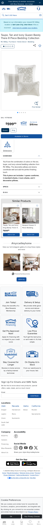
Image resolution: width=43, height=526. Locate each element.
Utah (3, 406)
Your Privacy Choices (32, 516)
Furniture (12, 42)
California (36, 406)
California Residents (22, 475)
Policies (37, 473)
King (13, 130)
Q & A (5, 192)
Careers (4, 440)
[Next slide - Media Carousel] (37, 263)
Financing (4, 444)
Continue (34, 396)
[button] (9, 2)
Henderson (16, 410)
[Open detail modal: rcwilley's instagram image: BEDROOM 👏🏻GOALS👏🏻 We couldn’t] (31, 262)
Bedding (31, 42)
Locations (5, 403)
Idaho (26, 406)
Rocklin (34, 410)
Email (3, 392)
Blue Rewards (6, 448)
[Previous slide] (4, 82)
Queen (5, 130)
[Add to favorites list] (39, 46)
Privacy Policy (33, 512)
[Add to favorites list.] (18, 206)
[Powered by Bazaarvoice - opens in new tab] (21, 274)
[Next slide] (39, 82)
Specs (5, 187)
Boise (25, 410)
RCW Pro (4, 436)
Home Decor (22, 42)
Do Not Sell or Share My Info (20, 478)
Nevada (15, 406)
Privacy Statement (9, 475)
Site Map (33, 478)
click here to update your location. (25, 28)
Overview (7, 156)
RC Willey (4, 42)
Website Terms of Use (27, 473)
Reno (14, 414)
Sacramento (36, 414)
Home (4, 473)
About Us (4, 452)
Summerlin (16, 418)
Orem (3, 418)
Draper (3, 410)
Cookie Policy (34, 475)
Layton (3, 414)
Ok (11, 516)
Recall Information (13, 473)
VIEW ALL (21, 279)
